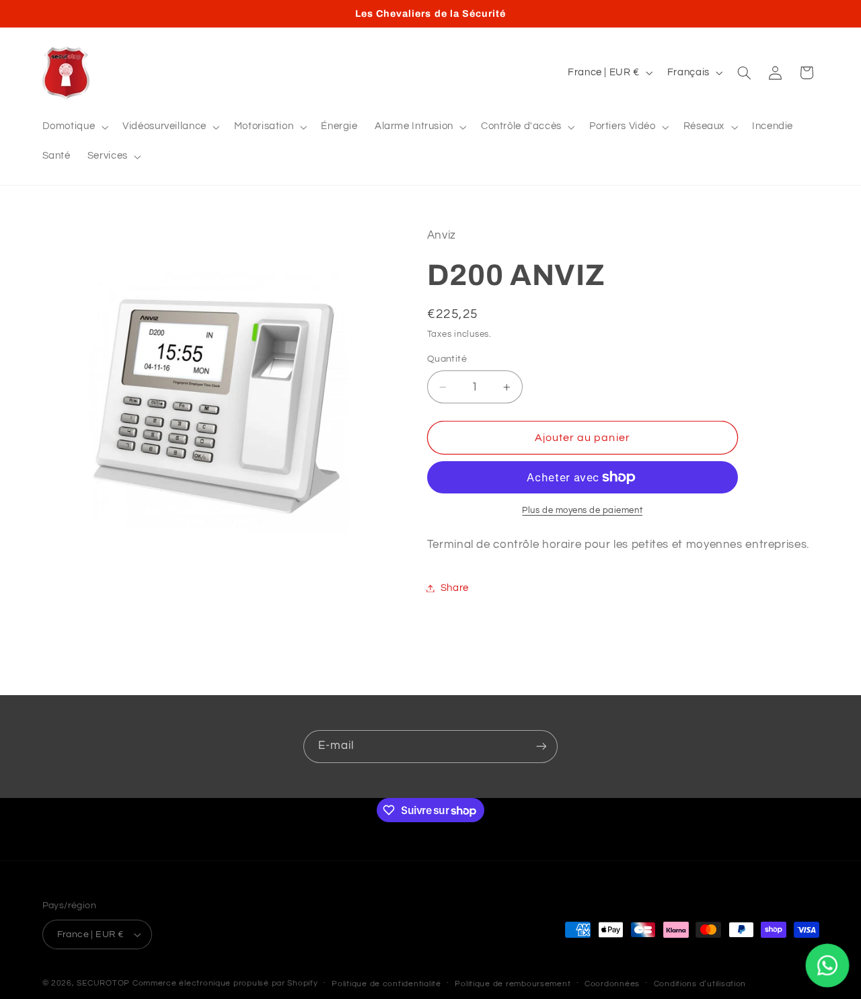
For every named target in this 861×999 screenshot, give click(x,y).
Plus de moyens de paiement (582, 510)
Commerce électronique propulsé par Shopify (225, 983)
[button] (74, 127)
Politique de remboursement (512, 984)
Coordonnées (612, 984)
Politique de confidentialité (386, 984)
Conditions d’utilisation (700, 984)
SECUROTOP (103, 983)
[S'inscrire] (541, 746)
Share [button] (455, 588)
